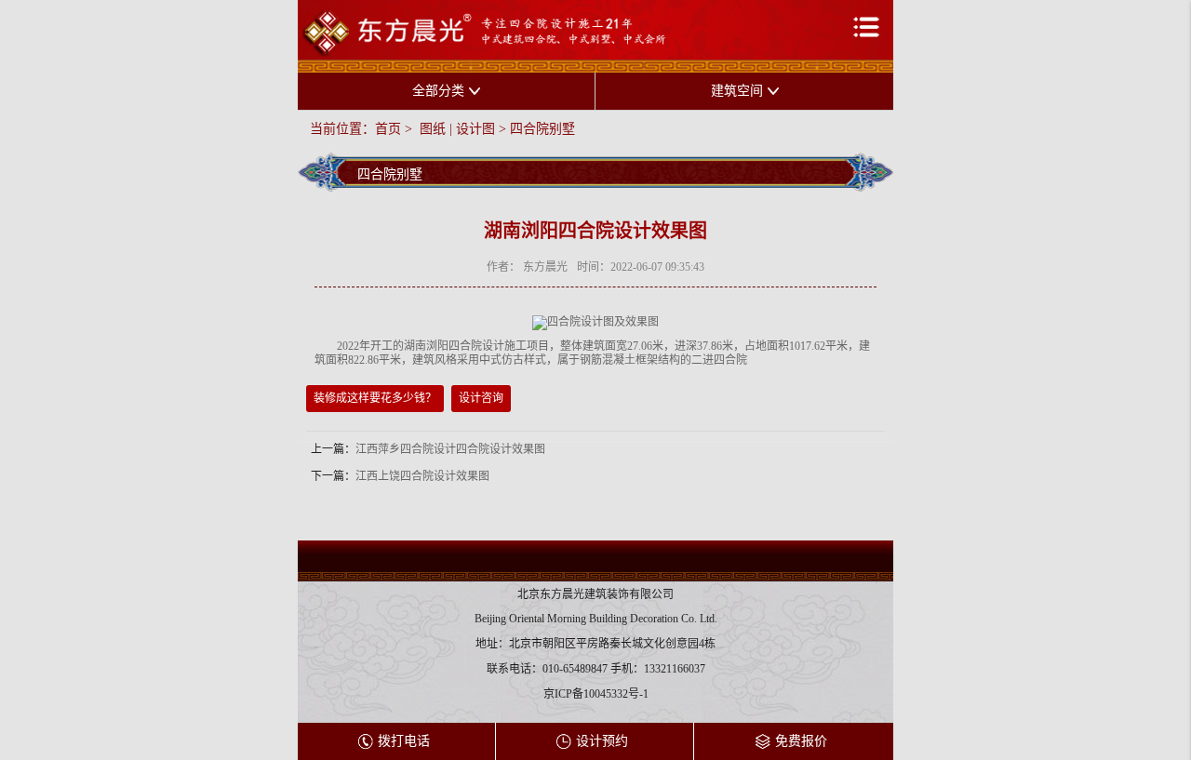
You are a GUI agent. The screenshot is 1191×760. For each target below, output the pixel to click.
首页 (388, 129)
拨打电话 (404, 741)
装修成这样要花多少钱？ (375, 398)
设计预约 (602, 741)
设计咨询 (481, 398)
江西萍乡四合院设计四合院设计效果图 (450, 449)
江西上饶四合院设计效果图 (422, 476)
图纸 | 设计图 (455, 129)
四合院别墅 (542, 129)
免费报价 (801, 741)
